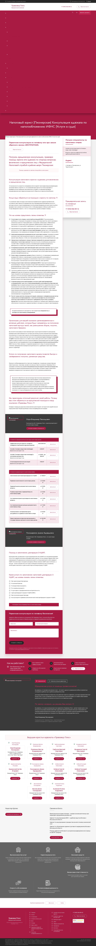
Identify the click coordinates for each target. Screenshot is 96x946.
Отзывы (10, 68)
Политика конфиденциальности (36, 932)
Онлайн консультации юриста (59, 913)
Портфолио (10, 73)
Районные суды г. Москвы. (15, 96)
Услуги (8, 18)
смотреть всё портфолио (13, 814)
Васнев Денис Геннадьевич (37, 789)
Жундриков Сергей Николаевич (80, 750)
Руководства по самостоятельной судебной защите (22, 91)
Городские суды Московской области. (18, 101)
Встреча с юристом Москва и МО (58, 916)
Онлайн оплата (11, 27)
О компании (10, 63)
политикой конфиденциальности (22, 649)
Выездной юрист (58, 919)
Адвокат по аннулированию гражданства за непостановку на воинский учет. (70, 823)
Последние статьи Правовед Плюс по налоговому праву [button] (26, 604)
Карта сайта (34, 925)
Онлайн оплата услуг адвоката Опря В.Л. (19, 41)
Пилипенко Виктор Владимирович (37, 750)
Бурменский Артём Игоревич (15, 770)
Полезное (9, 77)
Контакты (9, 110)
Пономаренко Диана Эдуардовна (37, 770)
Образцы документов (14, 106)
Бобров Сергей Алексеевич (59, 770)
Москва (89, 1)
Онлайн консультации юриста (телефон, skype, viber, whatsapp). (76, 149)
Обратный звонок (84, 6)
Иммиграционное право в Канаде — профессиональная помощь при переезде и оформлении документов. (69, 814)
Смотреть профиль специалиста (36, 428)
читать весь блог (55, 837)
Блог (9, 82)
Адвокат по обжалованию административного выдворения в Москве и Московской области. (70, 827)
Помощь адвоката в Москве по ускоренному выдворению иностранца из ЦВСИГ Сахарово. (70, 831)
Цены (8, 22)
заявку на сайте (36, 664)
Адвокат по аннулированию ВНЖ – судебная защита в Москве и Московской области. (68, 818)
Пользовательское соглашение (58, 930)
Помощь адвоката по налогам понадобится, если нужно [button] (33, 170)
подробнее (14, 758)
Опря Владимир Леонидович (15, 749)
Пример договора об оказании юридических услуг (37, 929)
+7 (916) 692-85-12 (66, 6)
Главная (33, 912)
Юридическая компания (18, 6)
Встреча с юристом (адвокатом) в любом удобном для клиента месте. (76, 153)
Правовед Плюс (7, 6)
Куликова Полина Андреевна (59, 789)
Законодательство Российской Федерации (19, 87)
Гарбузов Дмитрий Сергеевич (59, 750)
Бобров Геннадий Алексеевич (81, 770)
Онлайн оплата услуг (36, 918)
